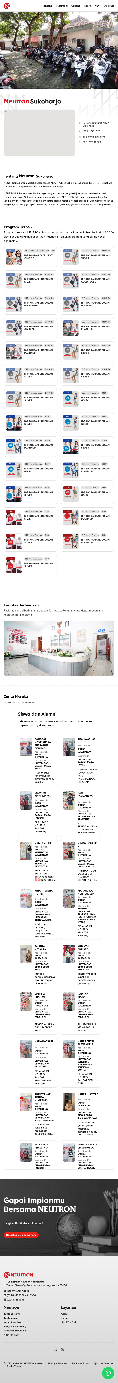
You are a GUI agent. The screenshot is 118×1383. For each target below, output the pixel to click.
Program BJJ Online (15, 1330)
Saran (64, 1318)
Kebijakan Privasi (81, 1363)
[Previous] (10, 648)
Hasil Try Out (68, 1322)
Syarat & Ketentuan (104, 1363)
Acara (64, 1314)
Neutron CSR (11, 1335)
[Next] (108, 648)
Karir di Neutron (13, 1322)
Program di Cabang (15, 1326)
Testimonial (11, 1318)
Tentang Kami (12, 1314)
